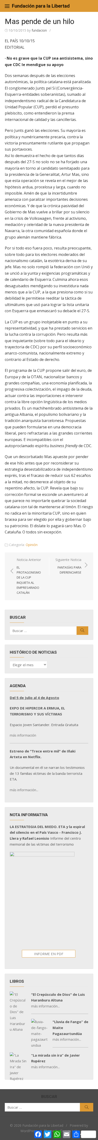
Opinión (32, 544)
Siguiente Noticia (68, 566)
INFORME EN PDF (48, 953)
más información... (24, 789)
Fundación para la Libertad (41, 6)
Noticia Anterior (29, 575)
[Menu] (7, 6)
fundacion (39, 30)
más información (23, 735)
